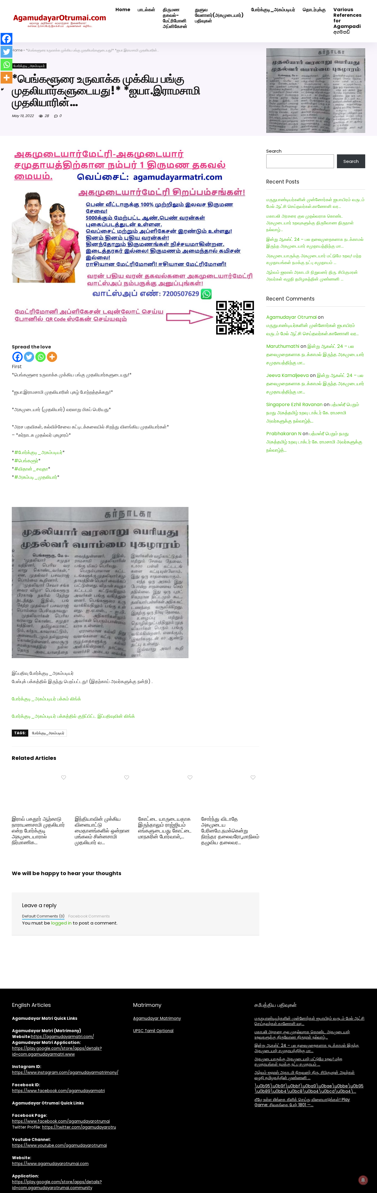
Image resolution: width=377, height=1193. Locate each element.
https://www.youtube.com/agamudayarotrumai (59, 1145)
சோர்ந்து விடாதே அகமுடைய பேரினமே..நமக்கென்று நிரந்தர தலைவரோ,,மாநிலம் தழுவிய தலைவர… (230, 830)
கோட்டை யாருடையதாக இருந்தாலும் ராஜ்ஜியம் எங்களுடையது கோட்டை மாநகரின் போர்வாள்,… (165, 827)
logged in (61, 923)
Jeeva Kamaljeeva (287, 375)
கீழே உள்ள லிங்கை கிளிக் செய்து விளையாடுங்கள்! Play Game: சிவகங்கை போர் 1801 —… (302, 1102)
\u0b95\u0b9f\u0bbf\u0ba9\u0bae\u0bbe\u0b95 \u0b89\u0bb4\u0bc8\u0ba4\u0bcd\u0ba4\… (308, 1088)
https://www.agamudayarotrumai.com (50, 1164)
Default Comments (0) (43, 916)
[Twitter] (29, 357)
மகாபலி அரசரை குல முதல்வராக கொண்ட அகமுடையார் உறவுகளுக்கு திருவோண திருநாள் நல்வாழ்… (310, 223)
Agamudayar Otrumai (291, 317)
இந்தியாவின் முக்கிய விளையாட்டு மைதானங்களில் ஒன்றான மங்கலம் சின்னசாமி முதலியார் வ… (102, 830)
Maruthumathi (282, 346)
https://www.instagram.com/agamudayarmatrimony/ (65, 1072)
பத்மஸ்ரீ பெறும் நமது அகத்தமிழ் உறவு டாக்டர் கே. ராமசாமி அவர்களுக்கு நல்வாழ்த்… (312, 412)
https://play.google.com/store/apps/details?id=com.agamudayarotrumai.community (57, 1185)
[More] (52, 357)
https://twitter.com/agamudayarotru (79, 1127)
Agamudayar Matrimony (157, 1018)
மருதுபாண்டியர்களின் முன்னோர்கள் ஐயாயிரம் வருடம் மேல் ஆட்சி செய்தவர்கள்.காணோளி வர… (309, 1021)
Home (17, 50)
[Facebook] (17, 357)
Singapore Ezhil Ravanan (294, 404)
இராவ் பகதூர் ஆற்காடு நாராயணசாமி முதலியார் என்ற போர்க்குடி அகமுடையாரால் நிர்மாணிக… (38, 830)
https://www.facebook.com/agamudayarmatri (58, 1091)
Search (274, 151)
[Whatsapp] (40, 357)
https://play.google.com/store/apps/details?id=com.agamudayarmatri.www (57, 1051)
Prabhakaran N (283, 433)
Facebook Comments (89, 916)
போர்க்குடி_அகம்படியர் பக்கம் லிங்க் (46, 698)
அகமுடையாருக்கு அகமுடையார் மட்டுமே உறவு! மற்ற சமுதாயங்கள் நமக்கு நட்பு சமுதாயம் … (298, 1061)
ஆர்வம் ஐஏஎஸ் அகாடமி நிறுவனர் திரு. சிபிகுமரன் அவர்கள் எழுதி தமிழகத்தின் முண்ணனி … (304, 1075)
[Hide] (2, 89)
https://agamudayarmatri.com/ (62, 1037)
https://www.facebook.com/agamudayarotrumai (61, 1121)
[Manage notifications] (363, 1180)
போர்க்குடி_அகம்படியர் (29, 66)
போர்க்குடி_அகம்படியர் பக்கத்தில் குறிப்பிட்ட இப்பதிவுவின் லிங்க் (73, 716)
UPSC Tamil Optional (153, 1031)
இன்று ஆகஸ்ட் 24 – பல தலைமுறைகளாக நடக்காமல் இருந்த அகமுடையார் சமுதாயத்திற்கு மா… (315, 354)
